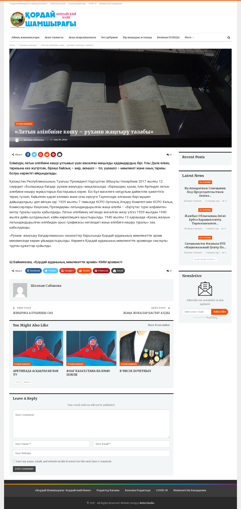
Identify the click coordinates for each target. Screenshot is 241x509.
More (188, 37)
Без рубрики (109, 37)
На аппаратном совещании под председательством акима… (205, 192)
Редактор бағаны (58, 3)
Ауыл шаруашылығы (82, 37)
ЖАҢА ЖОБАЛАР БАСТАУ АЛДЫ (146, 313)
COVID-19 (92, 3)
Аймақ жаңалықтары (25, 37)
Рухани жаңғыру (24, 124)
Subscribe (219, 311)
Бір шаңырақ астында (137, 37)
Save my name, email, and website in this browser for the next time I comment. (64, 461)
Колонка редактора (77, 3)
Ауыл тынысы (54, 37)
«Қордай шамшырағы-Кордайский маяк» (28, 3)
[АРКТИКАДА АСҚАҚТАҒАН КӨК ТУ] (38, 348)
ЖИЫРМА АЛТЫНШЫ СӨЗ (33, 313)
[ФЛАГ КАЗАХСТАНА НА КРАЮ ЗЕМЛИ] (91, 348)
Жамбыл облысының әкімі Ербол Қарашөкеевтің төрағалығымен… (205, 219)
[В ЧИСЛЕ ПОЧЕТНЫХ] (145, 348)
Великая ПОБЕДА (168, 37)
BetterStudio (147, 503)
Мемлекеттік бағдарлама (110, 3)
